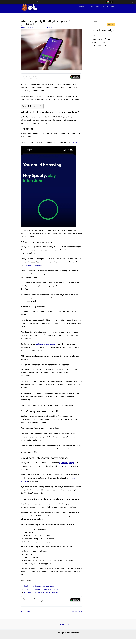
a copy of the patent (33, 265)
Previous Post (27, 611)
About (81, 7)
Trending (110, 7)
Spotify (53, 27)
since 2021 (74, 142)
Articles (90, 7)
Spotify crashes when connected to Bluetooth (41, 589)
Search (94, 21)
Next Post (77, 611)
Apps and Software (43, 27)
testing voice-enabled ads (45, 344)
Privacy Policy (71, 624)
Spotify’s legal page (66, 463)
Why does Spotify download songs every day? (41, 592)
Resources (100, 7)
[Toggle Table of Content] (40, 105)
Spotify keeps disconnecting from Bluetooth (40, 586)
